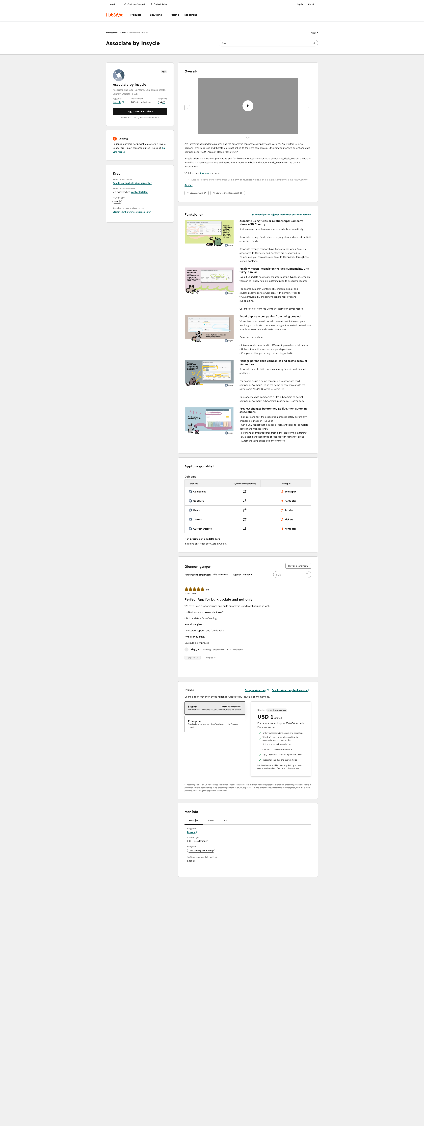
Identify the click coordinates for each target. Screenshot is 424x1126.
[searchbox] (268, 43)
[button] (314, 32)
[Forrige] (187, 107)
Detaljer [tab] (193, 820)
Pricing (174, 14)
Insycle (117, 102)
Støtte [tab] (210, 820)
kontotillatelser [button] (139, 192)
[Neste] (308, 107)
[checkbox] (215, 708)
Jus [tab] (225, 820)
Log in (300, 4)
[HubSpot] (114, 14)
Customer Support (136, 4)
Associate (205, 173)
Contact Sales (160, 4)
